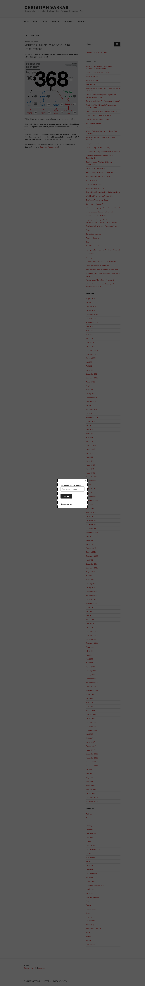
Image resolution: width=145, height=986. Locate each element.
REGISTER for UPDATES (71, 485)
